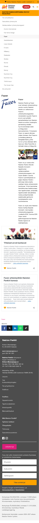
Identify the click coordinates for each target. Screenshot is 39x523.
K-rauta (6, 48)
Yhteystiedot (6, 425)
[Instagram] (7, 438)
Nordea (6, 59)
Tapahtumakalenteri (8, 404)
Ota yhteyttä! (6, 89)
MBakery (6, 51)
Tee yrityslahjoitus (7, 18)
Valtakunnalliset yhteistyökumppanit (13, 25)
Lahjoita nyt (9, 447)
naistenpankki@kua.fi (10, 351)
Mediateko (7, 55)
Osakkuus (5, 389)
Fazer (5, 36)
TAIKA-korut (8, 81)
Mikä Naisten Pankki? (9, 418)
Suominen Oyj (8, 74)
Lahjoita (26, 7)
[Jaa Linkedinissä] (15, 328)
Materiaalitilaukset (8, 411)
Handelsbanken (8, 40)
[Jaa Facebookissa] (4, 328)
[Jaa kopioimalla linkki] (26, 328)
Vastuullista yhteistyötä (9, 21)
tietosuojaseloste (8, 490)
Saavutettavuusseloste (9, 432)
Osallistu (5, 397)
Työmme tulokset (8, 422)
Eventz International (10, 29)
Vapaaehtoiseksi (7, 400)
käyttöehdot (20, 490)
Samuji (6, 70)
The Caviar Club (8, 85)
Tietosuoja (5, 429)
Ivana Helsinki (8, 44)
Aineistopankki (7, 407)
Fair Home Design (9, 33)
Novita (6, 63)
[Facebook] (3, 438)
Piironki (6, 66)
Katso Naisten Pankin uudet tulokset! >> (20, 2)
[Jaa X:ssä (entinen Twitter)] (9, 328)
